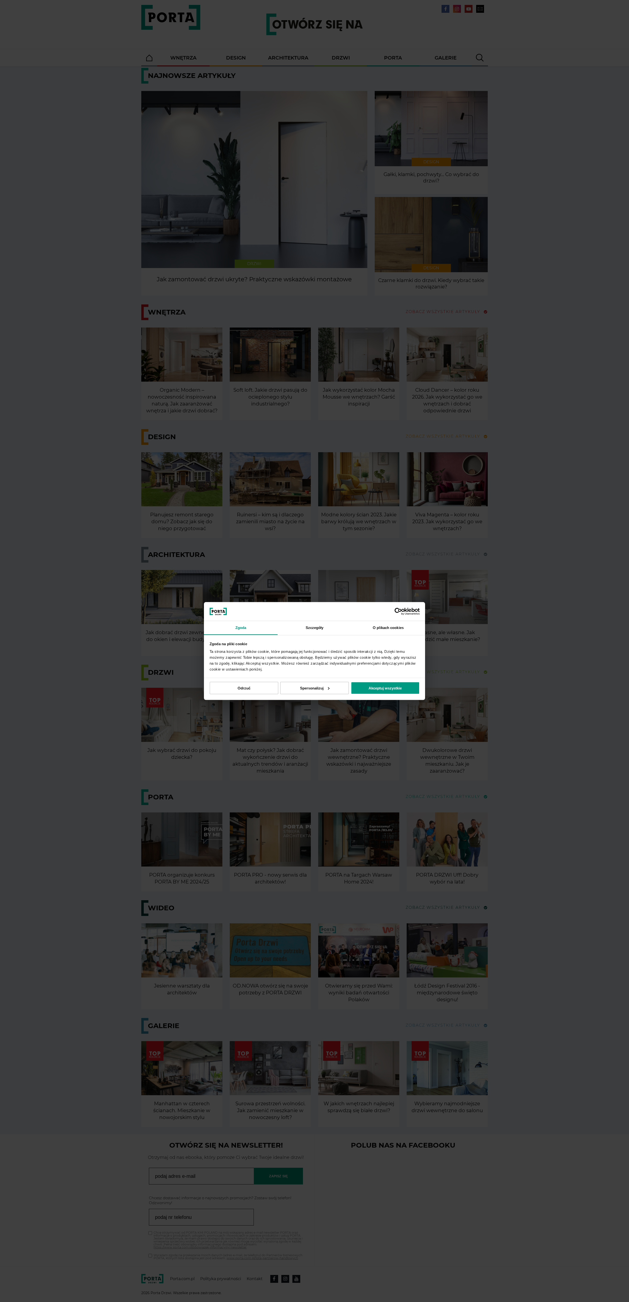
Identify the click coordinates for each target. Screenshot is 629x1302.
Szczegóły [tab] (315, 628)
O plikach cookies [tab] (388, 628)
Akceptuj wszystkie (385, 688)
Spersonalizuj (312, 688)
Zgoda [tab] (240, 628)
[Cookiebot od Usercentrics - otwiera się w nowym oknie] (398, 611)
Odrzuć (244, 688)
